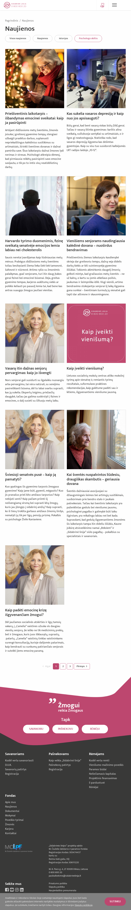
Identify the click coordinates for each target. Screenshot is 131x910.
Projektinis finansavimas (103, 778)
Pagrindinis (12, 20)
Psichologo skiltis (88, 38)
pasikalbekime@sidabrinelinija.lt (65, 876)
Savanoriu (36, 728)
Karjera (9, 829)
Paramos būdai (97, 769)
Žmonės (9, 824)
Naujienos (28, 20)
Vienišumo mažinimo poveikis (106, 765)
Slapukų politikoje (83, 905)
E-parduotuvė (97, 782)
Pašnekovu (65, 728)
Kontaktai (10, 833)
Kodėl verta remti (99, 760)
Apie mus (10, 802)
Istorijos (63, 38)
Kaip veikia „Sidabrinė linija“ (65, 760)
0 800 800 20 (55, 872)
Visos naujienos (18, 38)
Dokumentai (12, 811)
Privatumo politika (58, 883)
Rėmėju (95, 728)
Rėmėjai (93, 787)
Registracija (12, 774)
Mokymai (10, 815)
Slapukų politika (57, 887)
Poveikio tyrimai (14, 820)
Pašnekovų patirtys (60, 765)
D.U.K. (8, 765)
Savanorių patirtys (15, 769)
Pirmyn (81, 666)
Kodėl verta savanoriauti (19, 760)
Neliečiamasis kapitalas (102, 774)
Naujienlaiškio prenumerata (62, 890)
